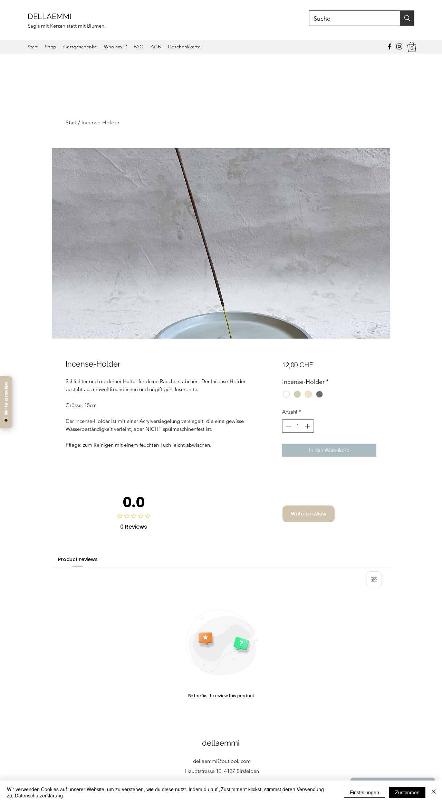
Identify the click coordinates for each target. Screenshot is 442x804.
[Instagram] (399, 46)
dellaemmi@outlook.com (222, 761)
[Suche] (407, 18)
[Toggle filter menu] (374, 579)
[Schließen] (434, 792)
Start (71, 122)
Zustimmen (407, 792)
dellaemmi (222, 742)
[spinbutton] (298, 426)
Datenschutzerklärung (39, 795)
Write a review (308, 513)
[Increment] (308, 426)
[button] (411, 47)
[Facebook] (390, 46)
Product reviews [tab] (78, 559)
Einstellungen (364, 792)
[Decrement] (287, 426)
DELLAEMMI (50, 16)
